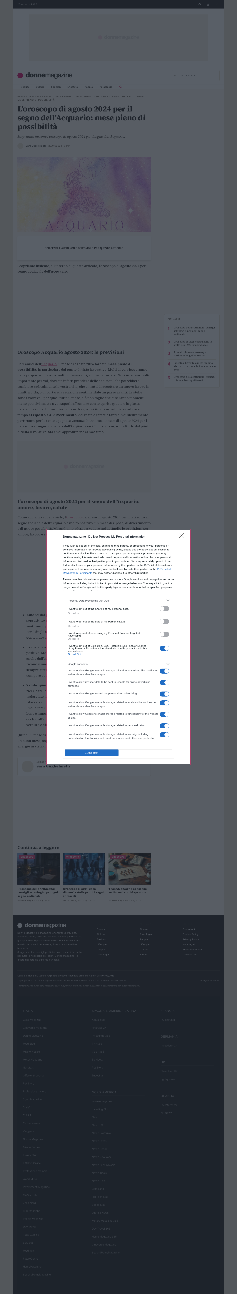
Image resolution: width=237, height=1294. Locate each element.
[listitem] (118, 600)
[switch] (164, 608)
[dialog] (118, 647)
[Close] (182, 536)
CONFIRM (92, 752)
